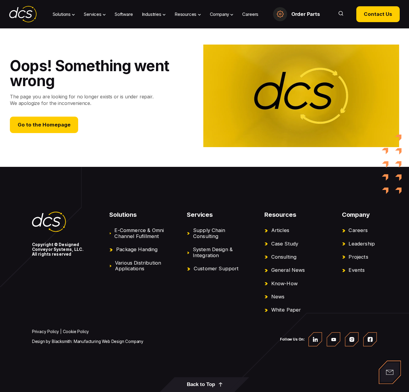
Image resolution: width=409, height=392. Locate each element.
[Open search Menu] (341, 14)
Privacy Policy (45, 331)
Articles (280, 230)
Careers (358, 230)
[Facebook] (370, 339)
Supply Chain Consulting (209, 233)
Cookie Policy (76, 331)
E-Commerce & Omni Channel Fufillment (139, 233)
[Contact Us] (390, 372)
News (278, 297)
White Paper (286, 310)
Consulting (284, 257)
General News (288, 270)
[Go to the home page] (49, 222)
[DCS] (23, 14)
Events (357, 270)
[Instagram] (352, 339)
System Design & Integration (213, 252)
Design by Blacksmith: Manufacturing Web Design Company (87, 341)
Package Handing (136, 249)
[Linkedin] (315, 339)
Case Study (285, 244)
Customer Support (216, 268)
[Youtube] (333, 339)
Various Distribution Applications (138, 266)
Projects (358, 257)
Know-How (284, 283)
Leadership (362, 244)
